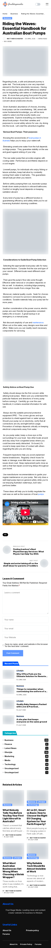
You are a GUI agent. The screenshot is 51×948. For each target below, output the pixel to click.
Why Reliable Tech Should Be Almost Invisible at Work (36, 867)
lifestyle (26, 752)
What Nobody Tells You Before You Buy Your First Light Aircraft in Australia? (13, 816)
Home (5, 14)
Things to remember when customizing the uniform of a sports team (31, 690)
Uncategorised (26, 768)
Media (26, 760)
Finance (26, 744)
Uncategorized (26, 772)
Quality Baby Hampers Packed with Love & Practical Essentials (31, 705)
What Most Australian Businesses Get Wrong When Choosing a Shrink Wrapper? (13, 870)
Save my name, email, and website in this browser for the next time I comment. (26, 645)
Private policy (32, 930)
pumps (41, 494)
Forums (6, 934)
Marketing (26, 756)
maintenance (38, 322)
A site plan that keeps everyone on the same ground (31, 720)
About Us (7, 930)
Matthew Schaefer (15, 38)
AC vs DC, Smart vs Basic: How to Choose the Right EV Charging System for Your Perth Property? (37, 817)
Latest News (26, 748)
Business (14, 14)
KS (5, 535)
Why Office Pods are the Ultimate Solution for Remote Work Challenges (31, 675)
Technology (26, 764)
